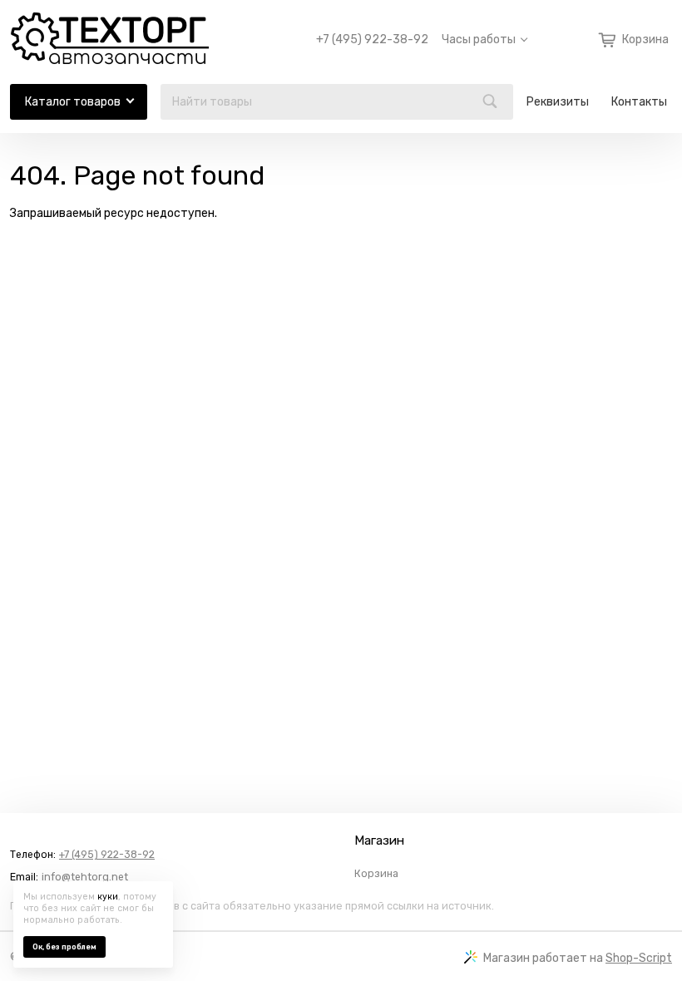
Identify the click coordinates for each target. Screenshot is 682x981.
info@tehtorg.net (85, 877)
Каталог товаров (73, 102)
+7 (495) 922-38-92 (372, 40)
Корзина (376, 874)
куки (107, 896)
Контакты (639, 102)
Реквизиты (557, 102)
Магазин (379, 840)
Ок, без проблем (64, 947)
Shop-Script (638, 958)
